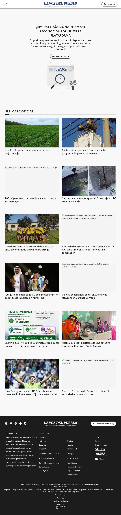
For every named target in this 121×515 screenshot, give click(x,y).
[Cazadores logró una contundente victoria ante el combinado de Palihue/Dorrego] (32, 229)
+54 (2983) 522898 (60, 486)
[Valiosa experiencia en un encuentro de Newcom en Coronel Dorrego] (89, 277)
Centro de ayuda (60, 495)
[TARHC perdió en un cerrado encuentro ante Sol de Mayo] (32, 181)
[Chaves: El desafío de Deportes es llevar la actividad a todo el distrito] (89, 374)
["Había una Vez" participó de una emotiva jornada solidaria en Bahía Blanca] (89, 325)
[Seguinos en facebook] (25, 423)
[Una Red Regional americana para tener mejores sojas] (32, 132)
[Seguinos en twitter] (15, 423)
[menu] (22, 4)
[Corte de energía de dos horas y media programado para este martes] (89, 132)
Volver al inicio (60, 56)
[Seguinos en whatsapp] (6, 423)
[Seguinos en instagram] (20, 423)
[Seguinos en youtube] (11, 423)
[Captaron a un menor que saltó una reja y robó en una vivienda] (89, 181)
